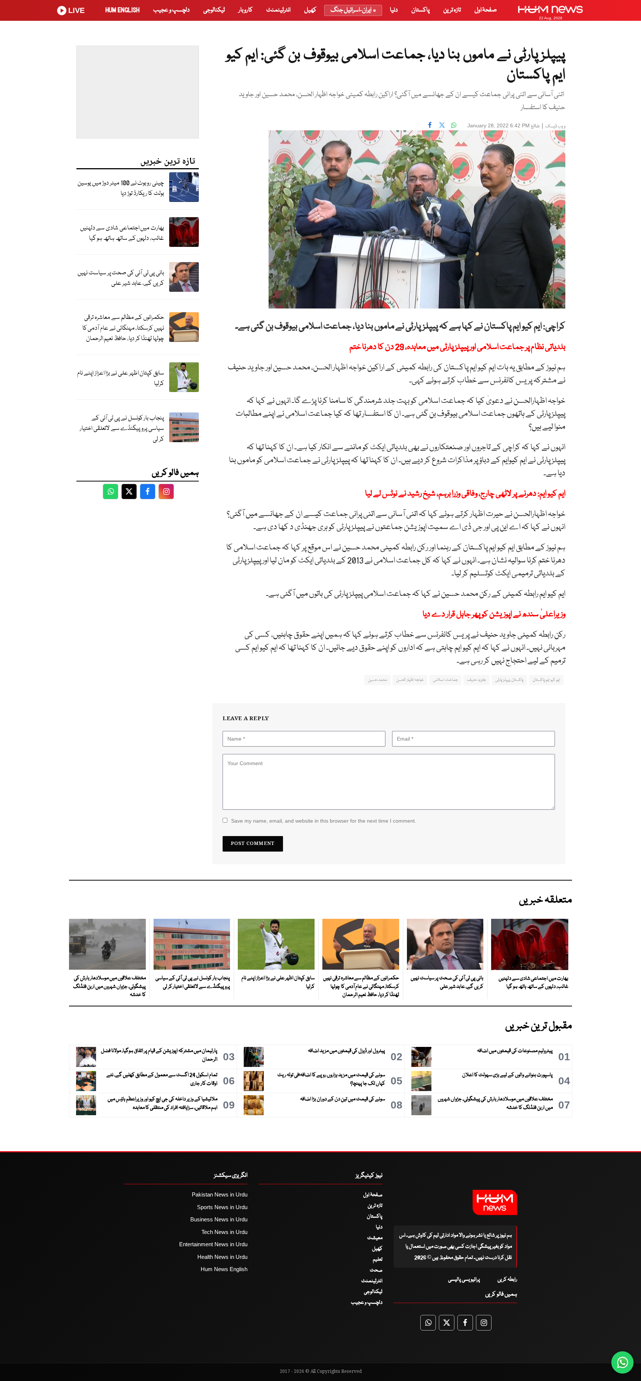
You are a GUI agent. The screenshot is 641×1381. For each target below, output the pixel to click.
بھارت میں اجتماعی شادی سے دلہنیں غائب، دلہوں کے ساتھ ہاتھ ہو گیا (122, 233)
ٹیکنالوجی (214, 10)
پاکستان (420, 10)
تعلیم (377, 1260)
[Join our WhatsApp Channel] (622, 1362)
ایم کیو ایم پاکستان (546, 680)
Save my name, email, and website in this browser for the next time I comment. (323, 821)
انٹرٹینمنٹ (278, 10)
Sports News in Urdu (222, 1207)
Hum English (122, 10)
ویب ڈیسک (555, 126)
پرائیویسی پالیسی (464, 1280)
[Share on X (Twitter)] (441, 124)
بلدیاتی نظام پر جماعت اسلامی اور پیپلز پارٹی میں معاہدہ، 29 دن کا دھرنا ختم (457, 347)
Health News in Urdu (222, 1257)
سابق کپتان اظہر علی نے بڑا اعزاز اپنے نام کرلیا (120, 379)
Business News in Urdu (218, 1219)
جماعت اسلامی (445, 680)
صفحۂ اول (485, 10)
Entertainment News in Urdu (213, 1244)
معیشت (374, 1238)
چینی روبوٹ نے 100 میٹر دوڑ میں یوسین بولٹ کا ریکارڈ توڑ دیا (121, 189)
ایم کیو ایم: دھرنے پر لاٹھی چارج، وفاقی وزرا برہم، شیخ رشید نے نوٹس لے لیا (465, 494)
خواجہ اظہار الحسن (410, 680)
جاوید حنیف (476, 680)
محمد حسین (377, 680)
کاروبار (246, 10)
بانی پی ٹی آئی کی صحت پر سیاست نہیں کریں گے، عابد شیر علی (121, 278)
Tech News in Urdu (224, 1232)
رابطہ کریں (507, 1280)
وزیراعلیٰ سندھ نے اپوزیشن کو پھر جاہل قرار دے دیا (494, 614)
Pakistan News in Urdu (219, 1194)
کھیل (310, 10)
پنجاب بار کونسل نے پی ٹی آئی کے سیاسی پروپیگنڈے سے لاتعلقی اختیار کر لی (122, 429)
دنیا (394, 10)
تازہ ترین (452, 10)
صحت (376, 1270)
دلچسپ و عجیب (171, 10)
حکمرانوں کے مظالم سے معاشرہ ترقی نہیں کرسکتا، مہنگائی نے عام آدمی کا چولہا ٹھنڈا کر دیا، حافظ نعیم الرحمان (123, 328)
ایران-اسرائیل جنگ (351, 10)
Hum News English (224, 1269)
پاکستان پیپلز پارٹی (509, 680)
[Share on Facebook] (429, 124)
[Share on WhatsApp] (453, 124)
